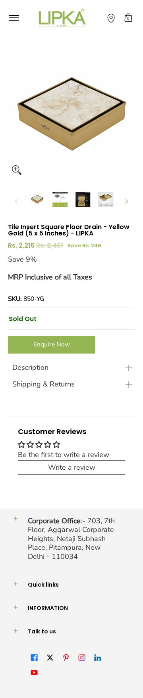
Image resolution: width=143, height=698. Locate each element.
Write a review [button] (71, 467)
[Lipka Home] (62, 18)
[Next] (126, 201)
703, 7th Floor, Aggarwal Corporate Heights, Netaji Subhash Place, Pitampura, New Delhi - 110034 (71, 538)
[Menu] (13, 18)
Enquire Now (51, 344)
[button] (128, 18)
